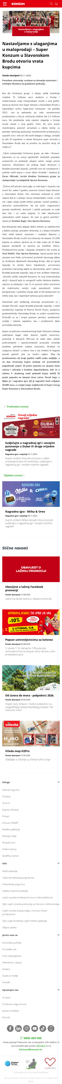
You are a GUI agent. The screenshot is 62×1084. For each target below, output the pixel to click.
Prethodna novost (17, 406)
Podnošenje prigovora (13, 884)
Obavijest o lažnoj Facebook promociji (31, 579)
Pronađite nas (9, 949)
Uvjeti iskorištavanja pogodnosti (18, 877)
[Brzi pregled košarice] (58, 3)
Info (4, 863)
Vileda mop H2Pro (31, 742)
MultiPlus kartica (10, 855)
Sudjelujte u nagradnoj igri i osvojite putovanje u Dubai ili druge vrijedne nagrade (31, 440)
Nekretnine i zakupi (12, 962)
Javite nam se (10, 935)
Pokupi (5, 816)
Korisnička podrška (11, 942)
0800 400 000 (32, 1038)
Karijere (6, 969)
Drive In (6, 802)
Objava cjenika (9, 927)
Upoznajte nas (10, 989)
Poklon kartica (9, 849)
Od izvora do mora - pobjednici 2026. (31, 690)
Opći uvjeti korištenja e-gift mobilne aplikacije (24, 920)
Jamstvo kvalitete (10, 1010)
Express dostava (10, 809)
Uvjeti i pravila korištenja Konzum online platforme (27, 897)
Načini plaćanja (9, 871)
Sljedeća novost (13, 475)
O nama (6, 997)
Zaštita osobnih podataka (15, 890)
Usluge (6, 782)
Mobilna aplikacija (11, 829)
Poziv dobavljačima (11, 955)
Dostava (6, 796)
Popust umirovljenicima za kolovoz (31, 634)
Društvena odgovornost (14, 1004)
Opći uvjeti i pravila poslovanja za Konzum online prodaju (31, 904)
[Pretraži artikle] (51, 3)
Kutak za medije (10, 975)
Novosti (6, 1017)
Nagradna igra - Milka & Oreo (31, 506)
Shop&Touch (8, 842)
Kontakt (6, 982)
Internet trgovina (10, 789)
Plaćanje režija (9, 835)
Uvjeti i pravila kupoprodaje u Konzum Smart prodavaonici (24, 912)
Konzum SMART (10, 822)
